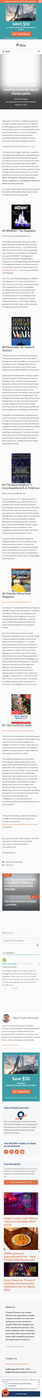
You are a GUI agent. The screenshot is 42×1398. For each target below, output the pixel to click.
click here (31, 146)
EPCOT (19, 499)
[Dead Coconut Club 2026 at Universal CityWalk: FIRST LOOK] (21, 1213)
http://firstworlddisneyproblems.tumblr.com (19, 824)
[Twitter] (17, 1152)
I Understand (21, 1394)
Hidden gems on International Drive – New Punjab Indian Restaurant (20, 1256)
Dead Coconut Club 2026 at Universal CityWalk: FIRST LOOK (21, 1221)
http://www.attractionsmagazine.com (16, 602)
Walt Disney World (12, 270)
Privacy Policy (20, 1346)
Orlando (27, 642)
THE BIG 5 (9, 865)
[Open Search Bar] (38, 51)
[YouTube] (22, 1152)
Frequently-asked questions (17, 1364)
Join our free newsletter (21, 1182)
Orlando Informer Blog (13, 862)
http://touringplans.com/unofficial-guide (17, 730)
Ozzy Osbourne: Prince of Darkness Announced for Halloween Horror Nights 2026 (19, 1285)
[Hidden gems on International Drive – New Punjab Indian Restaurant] (21, 1248)
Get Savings (21, 34)
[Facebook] (6, 1152)
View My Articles (10, 1045)
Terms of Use (10, 1346)
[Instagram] (11, 1152)
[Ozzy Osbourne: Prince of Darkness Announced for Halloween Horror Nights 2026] (21, 1275)
